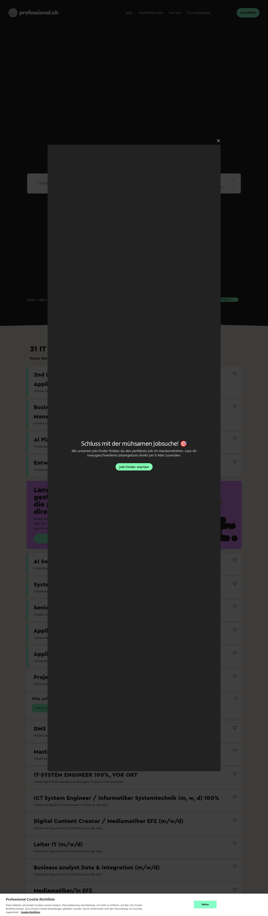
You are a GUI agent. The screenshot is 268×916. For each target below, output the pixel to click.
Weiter (205, 904)
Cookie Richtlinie (30, 912)
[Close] (218, 141)
